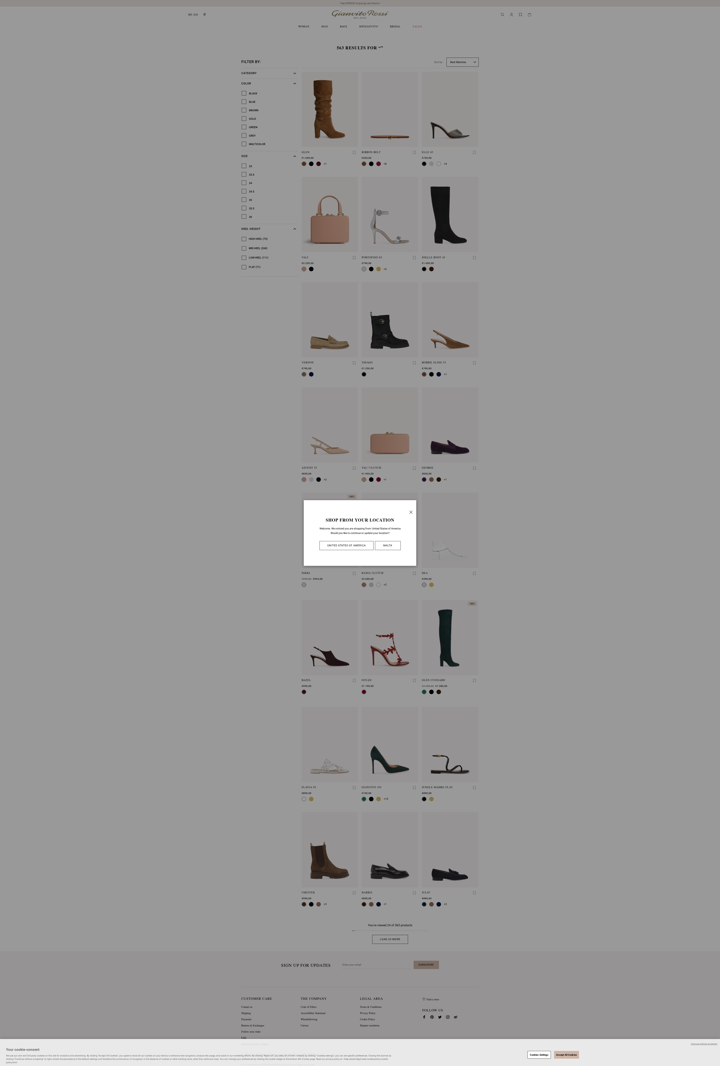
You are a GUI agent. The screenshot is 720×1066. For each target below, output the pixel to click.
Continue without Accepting (704, 1044)
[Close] (411, 512)
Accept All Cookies (566, 1054)
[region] (360, 1052)
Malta (387, 545)
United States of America (346, 545)
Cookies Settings (539, 1054)
